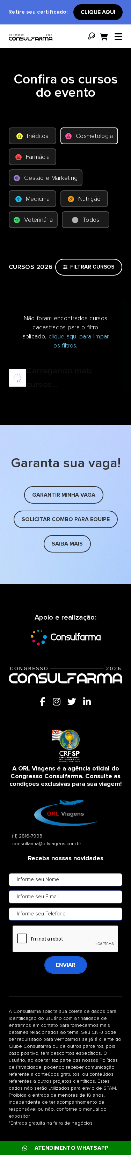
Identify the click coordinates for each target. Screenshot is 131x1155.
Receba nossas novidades (65, 858)
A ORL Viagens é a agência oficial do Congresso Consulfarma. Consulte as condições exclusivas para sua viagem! (65, 776)
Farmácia (38, 157)
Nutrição (89, 199)
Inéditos (37, 136)
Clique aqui (98, 12)
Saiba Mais (67, 544)
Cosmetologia (94, 136)
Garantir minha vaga (63, 495)
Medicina (38, 199)
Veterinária (38, 220)
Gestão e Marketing (51, 178)
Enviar (65, 965)
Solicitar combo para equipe (66, 519)
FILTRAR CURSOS (92, 267)
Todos (91, 220)
